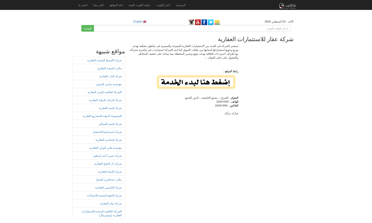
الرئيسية (180, 5)
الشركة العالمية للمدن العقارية (105, 92)
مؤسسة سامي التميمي (109, 84)
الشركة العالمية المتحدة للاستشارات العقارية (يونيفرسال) (101, 213)
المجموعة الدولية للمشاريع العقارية (102, 116)
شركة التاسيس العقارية (108, 187)
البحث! (87, 28)
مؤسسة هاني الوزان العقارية (106, 148)
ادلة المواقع (116, 5)
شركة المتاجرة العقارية (109, 140)
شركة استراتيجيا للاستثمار (107, 132)
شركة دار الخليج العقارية (108, 163)
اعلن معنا (98, 5)
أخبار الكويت (163, 5)
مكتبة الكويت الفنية (139, 5)
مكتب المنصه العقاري (109, 68)
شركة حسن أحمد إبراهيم (107, 155)
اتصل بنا (83, 5)
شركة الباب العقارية (110, 76)
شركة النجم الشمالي (110, 124)
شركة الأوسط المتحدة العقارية (104, 60)
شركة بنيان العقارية (111, 203)
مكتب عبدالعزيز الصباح (109, 179)
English (138, 21)
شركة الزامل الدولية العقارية (105, 100)
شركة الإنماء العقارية (110, 171)
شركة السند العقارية (110, 108)
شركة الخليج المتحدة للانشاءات (104, 195)
